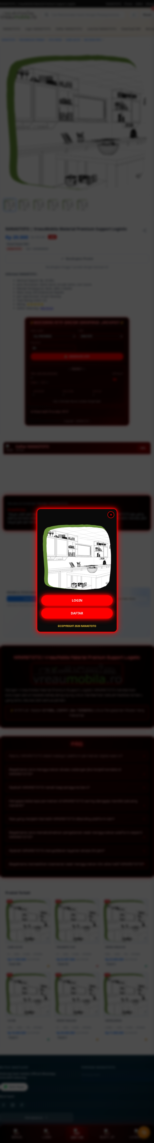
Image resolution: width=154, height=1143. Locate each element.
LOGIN (77, 601)
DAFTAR (77, 614)
